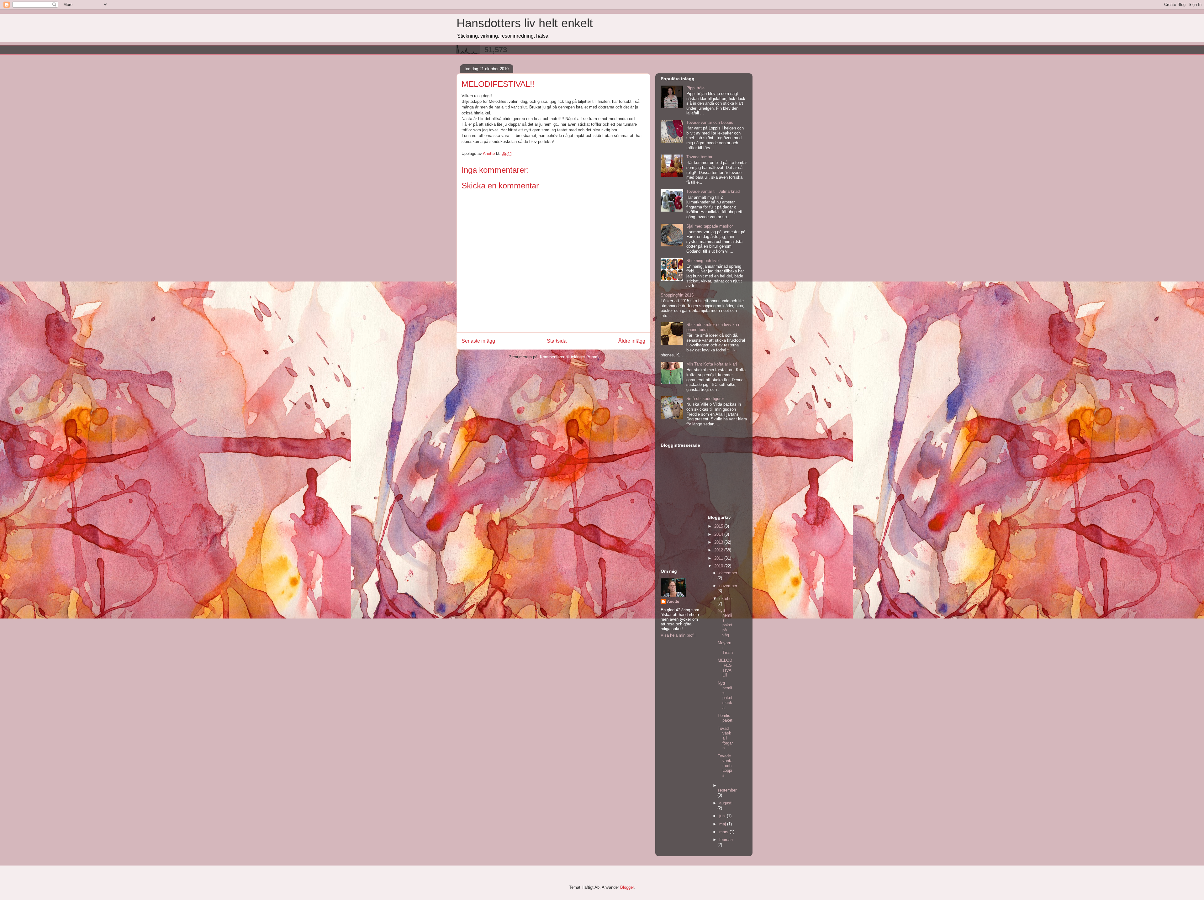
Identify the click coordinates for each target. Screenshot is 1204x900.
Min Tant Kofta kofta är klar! (711, 364)
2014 (719, 534)
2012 (719, 550)
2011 (719, 558)
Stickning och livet (703, 260)
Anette (673, 601)
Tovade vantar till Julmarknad (713, 191)
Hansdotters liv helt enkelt (525, 23)
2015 (719, 526)
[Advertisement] (680, 533)
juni (723, 815)
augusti (725, 803)
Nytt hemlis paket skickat (725, 695)
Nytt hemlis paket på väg (725, 622)
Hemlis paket (725, 718)
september (727, 790)
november (728, 585)
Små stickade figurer (705, 398)
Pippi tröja (695, 88)
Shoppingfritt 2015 (677, 295)
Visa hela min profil (678, 635)
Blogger (627, 887)
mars (724, 831)
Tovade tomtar (699, 157)
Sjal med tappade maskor (709, 226)
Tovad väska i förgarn (725, 738)
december (728, 573)
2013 (719, 542)
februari (726, 839)
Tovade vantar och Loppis (709, 122)
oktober (726, 598)
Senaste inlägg (478, 341)
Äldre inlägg (631, 341)
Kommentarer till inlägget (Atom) (569, 357)
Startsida (557, 341)
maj (723, 824)
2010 (719, 566)
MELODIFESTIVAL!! (725, 667)
